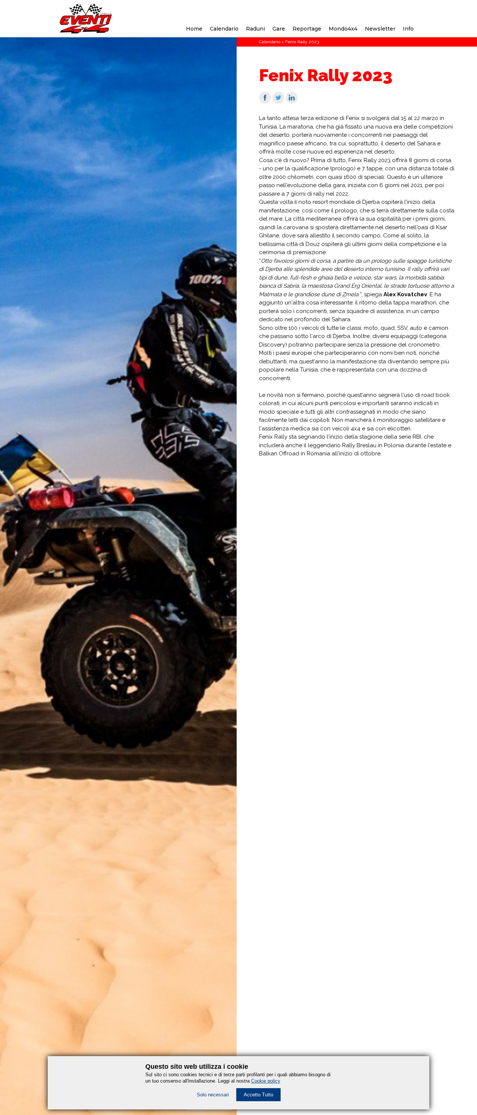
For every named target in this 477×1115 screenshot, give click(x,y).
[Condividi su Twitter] (278, 101)
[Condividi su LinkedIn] (292, 101)
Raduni (255, 28)
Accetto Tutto (258, 1094)
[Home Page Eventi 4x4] (86, 31)
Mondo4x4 (343, 28)
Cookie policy (265, 1081)
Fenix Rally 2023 (302, 41)
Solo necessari (213, 1094)
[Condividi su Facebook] (265, 101)
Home (194, 28)
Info (408, 28)
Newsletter (380, 28)
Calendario (224, 28)
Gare (278, 28)
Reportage (307, 28)
